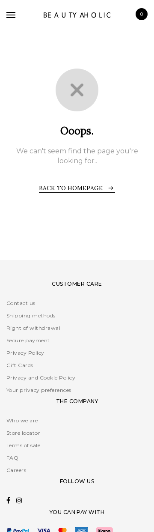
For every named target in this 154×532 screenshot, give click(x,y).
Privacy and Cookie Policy (40, 377)
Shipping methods (31, 315)
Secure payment (28, 340)
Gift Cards (19, 365)
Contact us (21, 303)
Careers (16, 470)
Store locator (23, 433)
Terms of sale (23, 445)
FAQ (12, 457)
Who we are (22, 420)
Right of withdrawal (33, 328)
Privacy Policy (25, 353)
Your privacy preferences (38, 390)
